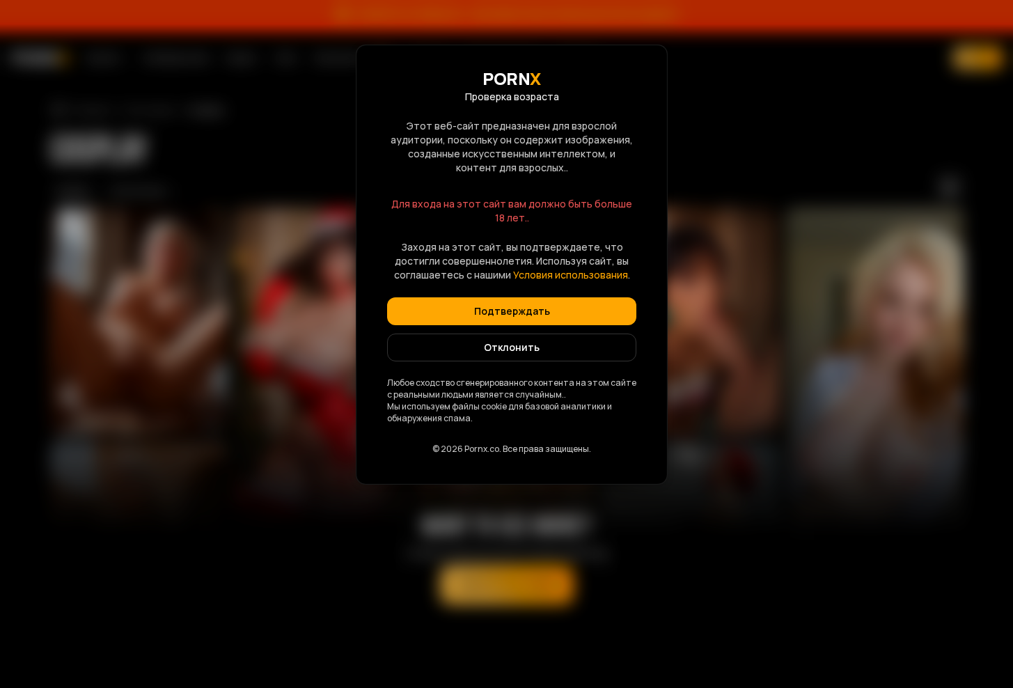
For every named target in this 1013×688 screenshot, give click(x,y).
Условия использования (570, 274)
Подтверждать (512, 311)
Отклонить (512, 347)
